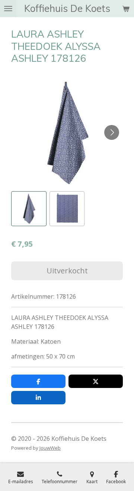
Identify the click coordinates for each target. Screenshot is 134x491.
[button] (29, 209)
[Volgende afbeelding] (111, 132)
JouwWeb (50, 448)
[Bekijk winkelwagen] (126, 8)
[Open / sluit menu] (8, 8)
